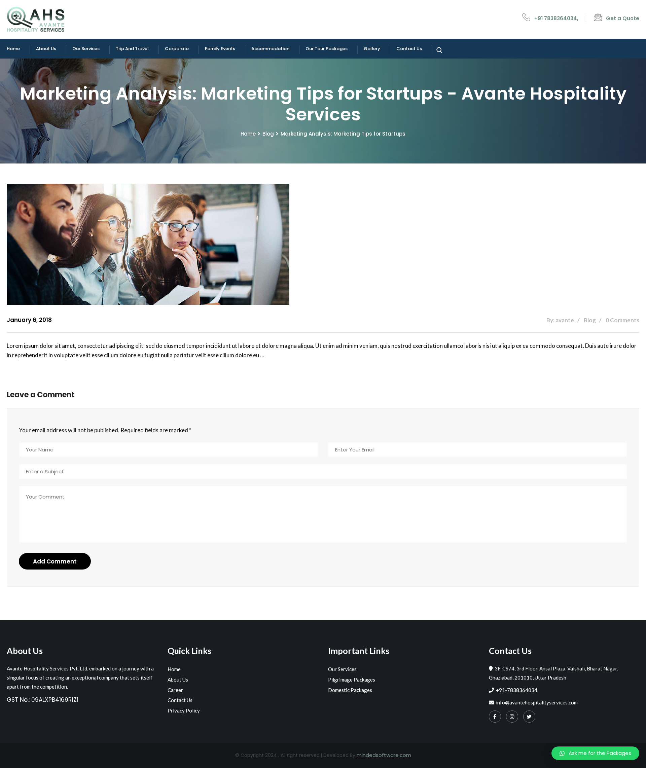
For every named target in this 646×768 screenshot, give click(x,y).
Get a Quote (622, 18)
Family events (220, 48)
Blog (268, 133)
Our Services (86, 48)
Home (13, 48)
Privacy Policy (184, 710)
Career (175, 690)
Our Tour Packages (327, 48)
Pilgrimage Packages (351, 679)
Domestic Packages (350, 690)
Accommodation (270, 48)
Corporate (177, 48)
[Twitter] (529, 716)
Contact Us (409, 48)
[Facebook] (495, 716)
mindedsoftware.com (384, 755)
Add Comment (55, 561)
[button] (595, 753)
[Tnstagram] (512, 716)
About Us (46, 48)
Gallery (372, 48)
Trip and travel (132, 48)
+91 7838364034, (556, 18)
